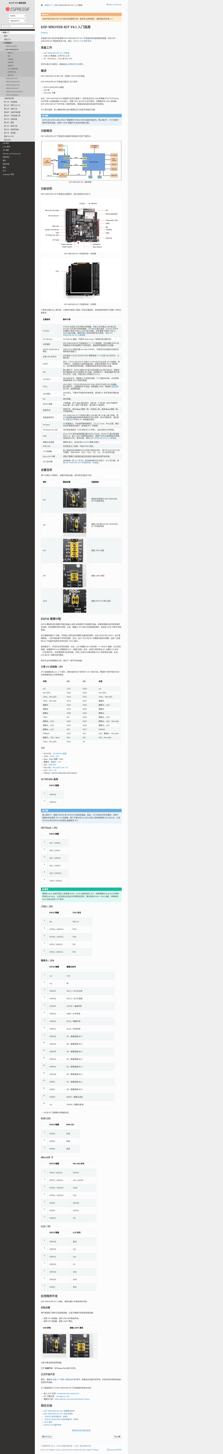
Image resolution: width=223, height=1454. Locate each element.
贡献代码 (6, 157)
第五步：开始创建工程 (12, 116)
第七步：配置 (9, 122)
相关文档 (10, 75)
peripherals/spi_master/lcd (68, 1393)
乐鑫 (61, 76)
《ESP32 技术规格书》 (53, 1417)
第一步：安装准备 (10, 102)
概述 (5, 36)
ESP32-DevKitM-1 (12, 95)
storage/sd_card (62, 1396)
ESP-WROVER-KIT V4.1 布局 (56, 1414)
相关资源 (6, 164)
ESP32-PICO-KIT (12, 78)
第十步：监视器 (9, 133)
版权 (4, 167)
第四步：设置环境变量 (12, 112)
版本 (4, 160)
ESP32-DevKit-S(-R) (13, 85)
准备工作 (7, 39)
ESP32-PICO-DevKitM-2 (14, 92)
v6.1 (111, 19)
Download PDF (115, 1450)
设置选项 (10, 65)
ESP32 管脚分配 (13, 69)
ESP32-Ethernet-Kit (13, 82)
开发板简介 (8, 43)
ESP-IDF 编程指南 (18, 3)
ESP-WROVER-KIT (12, 49)
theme (64, 1450)
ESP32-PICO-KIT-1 (12, 88)
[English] (44, 33)
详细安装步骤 (9, 98)
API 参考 (6, 143)
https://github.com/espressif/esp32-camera (72, 1399)
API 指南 (6, 150)
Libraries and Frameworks (12, 154)
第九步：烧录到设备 (11, 129)
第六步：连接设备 (10, 119)
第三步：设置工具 (10, 109)
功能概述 (10, 59)
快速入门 (6, 32)
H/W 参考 (6, 147)
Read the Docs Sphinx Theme (87, 1450)
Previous (48, 1437)
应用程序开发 (12, 72)
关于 (4, 171)
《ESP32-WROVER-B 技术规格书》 (58, 1419)
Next (116, 1437)
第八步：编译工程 (10, 126)
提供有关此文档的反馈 (81, 1431)
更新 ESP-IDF (9, 136)
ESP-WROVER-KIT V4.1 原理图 (103, 438)
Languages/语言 (8, 174)
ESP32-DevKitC (11, 46)
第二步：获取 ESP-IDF (12, 105)
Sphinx (52, 1450)
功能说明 (10, 62)
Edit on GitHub (114, 5)
